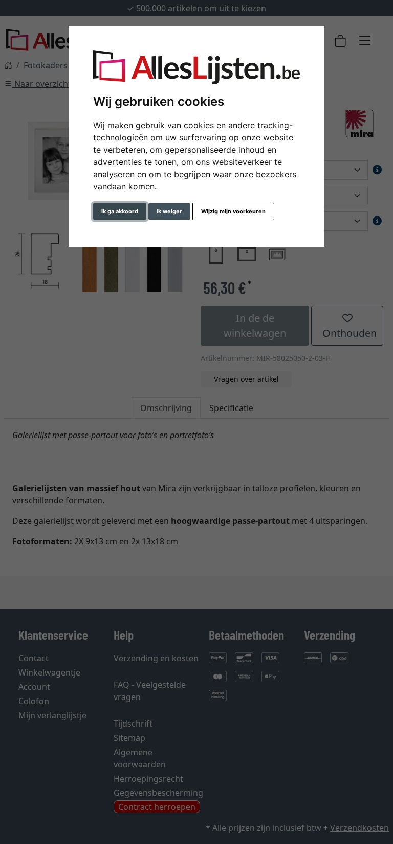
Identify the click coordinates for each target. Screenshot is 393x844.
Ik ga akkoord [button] (119, 211)
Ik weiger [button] (169, 211)
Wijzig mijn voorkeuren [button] (233, 211)
